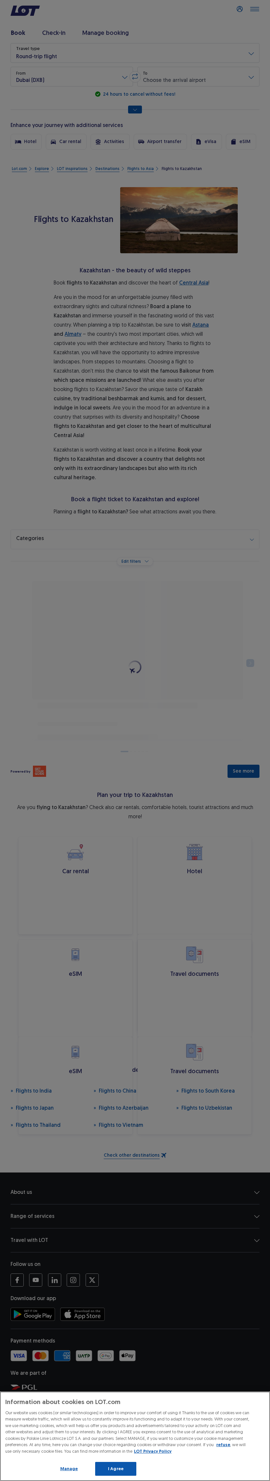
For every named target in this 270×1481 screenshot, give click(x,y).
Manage (69, 1468)
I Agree (115, 1468)
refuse (223, 1444)
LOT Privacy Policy (153, 1451)
